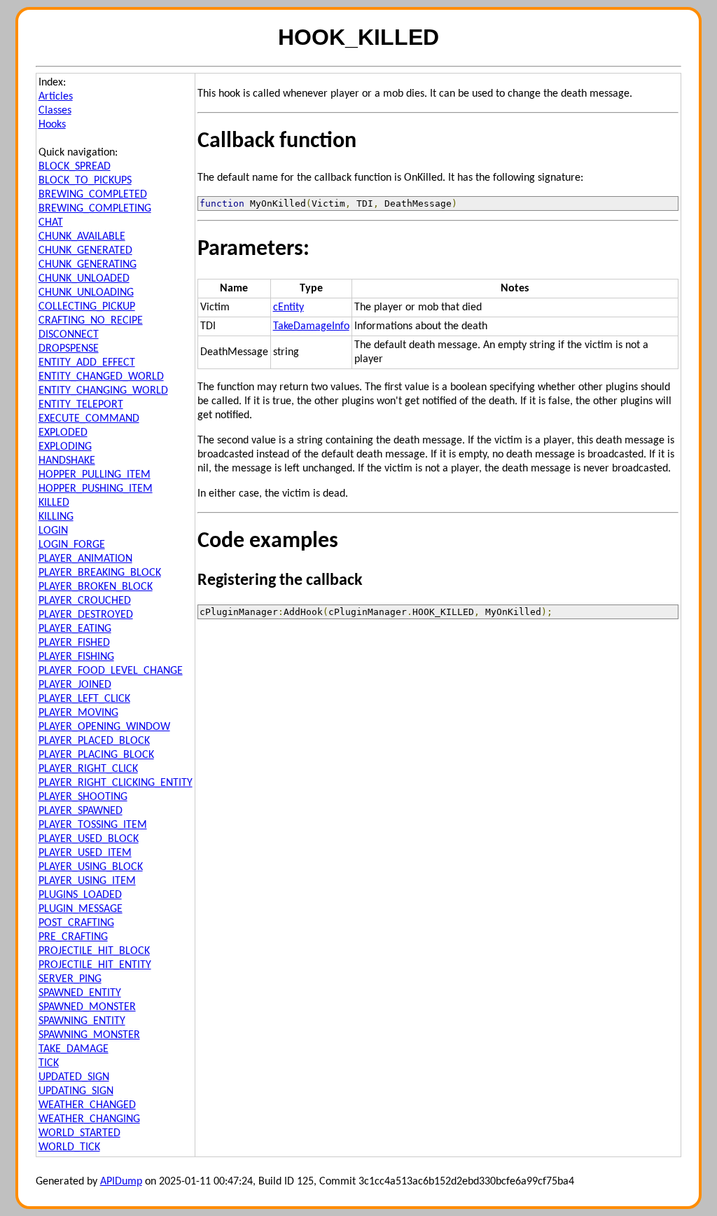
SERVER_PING (70, 979)
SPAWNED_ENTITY (80, 993)
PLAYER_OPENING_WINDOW (104, 727)
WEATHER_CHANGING (89, 1119)
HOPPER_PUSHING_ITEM (96, 489)
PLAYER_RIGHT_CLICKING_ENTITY (116, 783)
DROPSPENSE (69, 348)
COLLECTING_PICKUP (87, 306)
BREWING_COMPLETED (93, 194)
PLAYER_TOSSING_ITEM (93, 825)
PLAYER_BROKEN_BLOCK (96, 587)
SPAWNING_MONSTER (89, 1035)
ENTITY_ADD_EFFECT (87, 362)
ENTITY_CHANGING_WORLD (103, 390)
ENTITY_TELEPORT (81, 404)
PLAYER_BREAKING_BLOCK (100, 573)
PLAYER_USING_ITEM (87, 881)
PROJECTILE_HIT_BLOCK (94, 951)
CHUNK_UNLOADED (84, 278)
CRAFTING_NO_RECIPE (91, 320)
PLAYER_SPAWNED (81, 811)
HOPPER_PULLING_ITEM (95, 475)
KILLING (56, 517)
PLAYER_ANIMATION (85, 559)
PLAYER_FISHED (74, 643)
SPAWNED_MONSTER (87, 1007)
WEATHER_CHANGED (87, 1105)
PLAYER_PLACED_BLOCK (94, 741)
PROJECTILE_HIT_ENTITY (95, 965)
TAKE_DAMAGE (74, 1049)
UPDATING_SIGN (76, 1091)
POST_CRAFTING (76, 923)
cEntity (288, 307)
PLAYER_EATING (75, 629)
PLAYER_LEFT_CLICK (84, 699)
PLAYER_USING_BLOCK (91, 867)
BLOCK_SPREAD (75, 166)
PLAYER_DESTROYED (86, 615)
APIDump (121, 1181)
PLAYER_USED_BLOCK (89, 839)
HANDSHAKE (67, 461)
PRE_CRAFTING (73, 937)
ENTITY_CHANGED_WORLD (101, 376)
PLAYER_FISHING (76, 657)
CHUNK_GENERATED (85, 250)
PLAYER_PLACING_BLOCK (96, 755)
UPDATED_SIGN (74, 1077)
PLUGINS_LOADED (80, 895)
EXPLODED (63, 432)
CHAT (51, 222)
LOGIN (53, 531)
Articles (56, 96)
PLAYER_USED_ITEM (85, 853)
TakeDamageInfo (311, 326)
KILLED (54, 503)
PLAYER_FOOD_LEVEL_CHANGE (111, 671)
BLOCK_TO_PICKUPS (85, 180)
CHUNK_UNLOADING (86, 292)
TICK (49, 1063)
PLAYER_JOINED (75, 685)
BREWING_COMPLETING (95, 208)
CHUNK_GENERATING (88, 264)
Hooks (52, 124)
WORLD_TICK (69, 1147)
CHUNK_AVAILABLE (82, 236)
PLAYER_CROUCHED (85, 601)
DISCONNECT (69, 334)
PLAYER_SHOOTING (83, 797)
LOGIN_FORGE (72, 545)
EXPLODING (65, 446)
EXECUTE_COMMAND (89, 418)
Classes (55, 110)
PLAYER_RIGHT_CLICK (88, 769)
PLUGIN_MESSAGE (81, 909)
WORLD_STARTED (79, 1133)
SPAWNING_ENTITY (82, 1021)
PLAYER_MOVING (78, 713)
